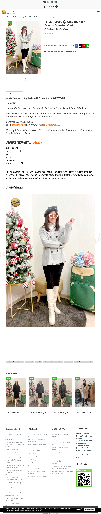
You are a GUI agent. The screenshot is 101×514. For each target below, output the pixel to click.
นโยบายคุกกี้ (38, 510)
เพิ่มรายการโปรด (51, 46)
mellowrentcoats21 (85, 450)
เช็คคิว (37, 142)
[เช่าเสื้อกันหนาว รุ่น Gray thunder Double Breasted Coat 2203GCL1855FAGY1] (23, 47)
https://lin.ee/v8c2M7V (51, 124)
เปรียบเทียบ (64, 46)
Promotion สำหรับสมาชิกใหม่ (37, 476)
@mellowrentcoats (19, 124)
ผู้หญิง (63, 51)
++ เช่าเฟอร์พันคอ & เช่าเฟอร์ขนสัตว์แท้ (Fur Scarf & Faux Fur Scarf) (15, 472)
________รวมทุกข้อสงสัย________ (37, 451)
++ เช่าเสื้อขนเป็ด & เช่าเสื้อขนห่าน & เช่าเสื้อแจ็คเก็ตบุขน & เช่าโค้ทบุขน (15, 460)
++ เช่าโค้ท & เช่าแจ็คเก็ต (12, 450)
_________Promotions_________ (37, 468)
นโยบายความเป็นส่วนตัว (24, 510)
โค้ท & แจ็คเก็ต (55, 51)
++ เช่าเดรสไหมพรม (11, 439)
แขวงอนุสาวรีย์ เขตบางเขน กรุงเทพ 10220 (84, 441)
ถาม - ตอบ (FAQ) (33, 457)
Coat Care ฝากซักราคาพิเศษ (37, 444)
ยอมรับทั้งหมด (89, 509)
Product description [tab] (14, 94)
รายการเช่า (76, 51)
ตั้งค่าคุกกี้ (79, 509)
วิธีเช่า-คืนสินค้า (33, 454)
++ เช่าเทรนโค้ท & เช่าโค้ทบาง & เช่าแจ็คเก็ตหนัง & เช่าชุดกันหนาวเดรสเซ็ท (15, 445)
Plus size (69, 51)
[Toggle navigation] (98, 12)
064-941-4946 (52, 2)
